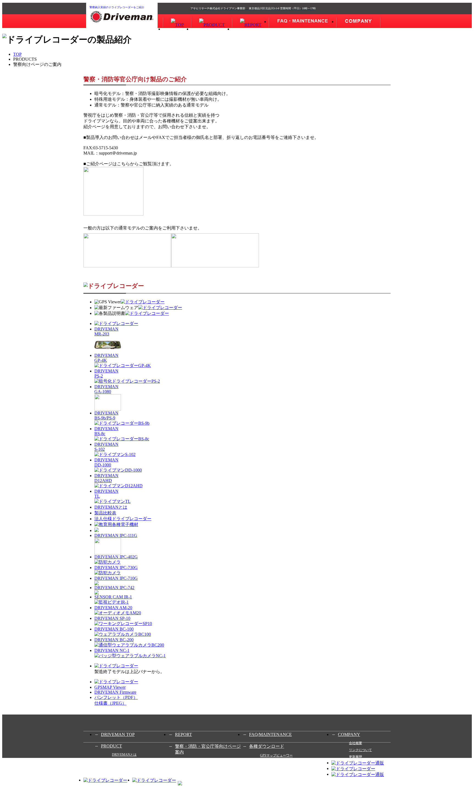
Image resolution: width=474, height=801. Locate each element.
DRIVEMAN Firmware (115, 692)
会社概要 (355, 743)
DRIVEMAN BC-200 (114, 639)
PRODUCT (111, 746)
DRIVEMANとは (110, 507)
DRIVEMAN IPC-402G (116, 556)
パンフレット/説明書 (275, 769)
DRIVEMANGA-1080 (106, 389)
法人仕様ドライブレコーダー (122, 518)
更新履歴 (355, 757)
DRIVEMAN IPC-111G (115, 535)
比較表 (117, 761)
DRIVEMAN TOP (118, 734)
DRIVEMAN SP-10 (112, 618)
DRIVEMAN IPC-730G (116, 567)
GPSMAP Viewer (110, 687)
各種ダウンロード (266, 746)
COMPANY (349, 734)
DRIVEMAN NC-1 (111, 650)
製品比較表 (105, 513)
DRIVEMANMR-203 (106, 331)
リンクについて (360, 750)
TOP (17, 54)
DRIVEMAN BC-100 (114, 629)
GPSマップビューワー (276, 755)
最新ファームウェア (275, 762)
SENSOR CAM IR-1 (113, 597)
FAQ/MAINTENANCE (270, 734)
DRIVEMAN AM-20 (113, 607)
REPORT (183, 734)
